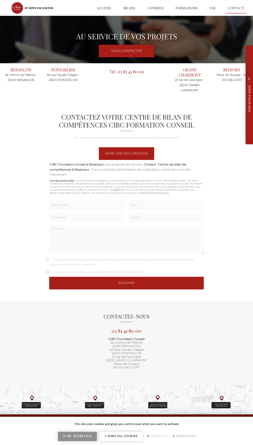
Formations (186, 8)
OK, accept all (79, 436)
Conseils (155, 8)
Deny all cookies (122, 436)
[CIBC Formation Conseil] (30, 8)
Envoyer (126, 283)
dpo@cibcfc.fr (118, 189)
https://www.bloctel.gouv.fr (154, 192)
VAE (213, 8)
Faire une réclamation (126, 153)
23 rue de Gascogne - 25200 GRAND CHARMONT (189, 85)
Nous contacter (126, 51)
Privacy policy (185, 436)
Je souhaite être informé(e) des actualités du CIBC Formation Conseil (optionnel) (99, 271)
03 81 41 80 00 (131, 72)
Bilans (129, 8)
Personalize (159, 436)
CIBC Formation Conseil (86, 137)
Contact (236, 8)
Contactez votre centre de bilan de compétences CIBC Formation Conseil (140, 137)
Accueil (104, 8)
